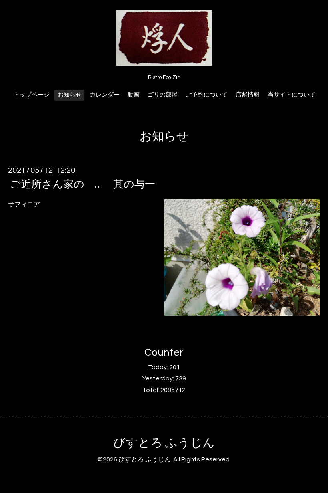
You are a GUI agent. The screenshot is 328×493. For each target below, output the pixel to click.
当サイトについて (292, 95)
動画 (134, 95)
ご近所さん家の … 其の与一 (82, 184)
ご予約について (207, 95)
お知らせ (70, 95)
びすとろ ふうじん (164, 443)
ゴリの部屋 (163, 95)
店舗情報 (248, 95)
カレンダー (105, 95)
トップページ (32, 95)
